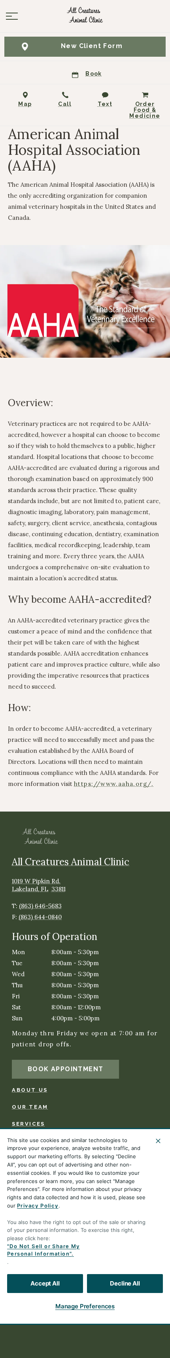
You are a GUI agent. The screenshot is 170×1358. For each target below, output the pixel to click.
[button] (12, 16)
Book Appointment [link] (65, 1069)
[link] (85, 16)
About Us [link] (30, 1090)
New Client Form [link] (92, 46)
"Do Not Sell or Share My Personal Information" (43, 1250)
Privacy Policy (38, 1205)
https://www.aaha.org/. (114, 784)
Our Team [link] (30, 1107)
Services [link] (28, 1124)
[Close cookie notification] (158, 1141)
